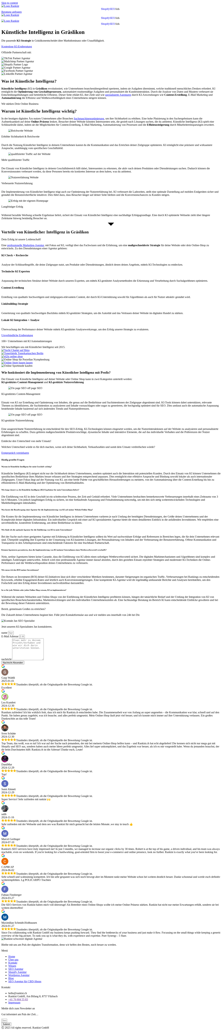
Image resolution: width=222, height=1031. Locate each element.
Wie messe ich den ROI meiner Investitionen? (20, 570)
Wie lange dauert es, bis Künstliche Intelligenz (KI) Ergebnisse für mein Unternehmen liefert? (40, 490)
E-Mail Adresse (10, 636)
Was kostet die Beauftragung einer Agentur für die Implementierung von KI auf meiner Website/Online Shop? (47, 510)
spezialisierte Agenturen (118, 94)
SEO (112, 9)
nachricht (6, 659)
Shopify (105, 9)
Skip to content (9, 2)
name (4, 632)
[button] (118, 9)
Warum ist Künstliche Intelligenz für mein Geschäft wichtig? (26, 467)
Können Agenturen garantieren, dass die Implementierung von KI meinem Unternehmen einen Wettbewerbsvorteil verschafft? (54, 550)
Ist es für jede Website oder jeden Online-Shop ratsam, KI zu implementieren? (33, 590)
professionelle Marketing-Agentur (25, 245)
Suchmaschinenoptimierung (89, 118)
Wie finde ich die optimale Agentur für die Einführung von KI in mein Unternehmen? (36, 530)
